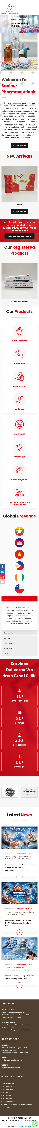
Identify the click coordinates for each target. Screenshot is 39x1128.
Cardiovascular (8, 1083)
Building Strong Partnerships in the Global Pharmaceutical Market (17, 858)
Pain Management (10, 1101)
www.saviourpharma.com (11, 1067)
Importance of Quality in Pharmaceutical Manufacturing (16, 968)
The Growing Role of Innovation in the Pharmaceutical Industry (19, 913)
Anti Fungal (7, 1095)
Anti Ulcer (6, 1092)
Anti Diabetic (7, 1086)
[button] (7, 186)
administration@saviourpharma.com (17, 1030)
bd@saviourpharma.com (12, 1017)
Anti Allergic (7, 1098)
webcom (24, 1127)
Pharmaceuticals (24, 853)
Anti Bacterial (8, 1089)
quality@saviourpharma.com (12, 1060)
